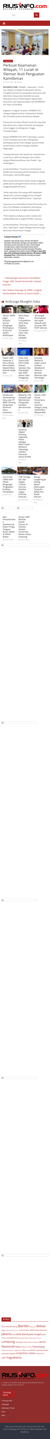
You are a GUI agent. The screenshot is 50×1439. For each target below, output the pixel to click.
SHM (28, 1350)
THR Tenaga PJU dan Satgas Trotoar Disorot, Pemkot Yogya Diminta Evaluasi (24, 487)
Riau (24, 1350)
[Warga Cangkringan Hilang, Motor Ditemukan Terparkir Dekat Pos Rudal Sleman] (40, 468)
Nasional (8, 1346)
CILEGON (12, 1330)
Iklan (27, 1330)
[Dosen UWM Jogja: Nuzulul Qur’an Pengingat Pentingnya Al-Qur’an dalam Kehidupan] (9, 306)
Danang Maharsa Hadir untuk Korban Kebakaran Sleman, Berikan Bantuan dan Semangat (40, 368)
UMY (4, 1357)
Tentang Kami (7, 1401)
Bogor (4, 1330)
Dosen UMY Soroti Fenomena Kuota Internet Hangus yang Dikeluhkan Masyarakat (40, 404)
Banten (23, 1326)
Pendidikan (10, 1350)
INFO (32, 1330)
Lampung (8, 1342)
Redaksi (19, 82)
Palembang (38, 1346)
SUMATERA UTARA (25, 1353)
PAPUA (4, 1350)
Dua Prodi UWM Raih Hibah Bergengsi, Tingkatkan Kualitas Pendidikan (8, 484)
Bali (7, 1326)
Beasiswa (33, 1327)
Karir (3, 1412)
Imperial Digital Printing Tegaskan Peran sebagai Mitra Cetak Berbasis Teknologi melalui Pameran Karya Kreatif (24, 443)
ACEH (4, 1326)
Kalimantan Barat (23, 1338)
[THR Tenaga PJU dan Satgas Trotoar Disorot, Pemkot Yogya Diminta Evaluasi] (25, 468)
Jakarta (6, 1334)
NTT (26, 1347)
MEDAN (42, 1342)
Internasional (41, 1330)
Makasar (30, 1342)
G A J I (17, 1330)
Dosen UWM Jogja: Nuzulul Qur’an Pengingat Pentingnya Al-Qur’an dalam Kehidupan (9, 325)
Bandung (14, 1326)
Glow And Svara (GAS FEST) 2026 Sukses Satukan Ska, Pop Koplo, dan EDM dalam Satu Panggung (24, 368)
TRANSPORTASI (40, 1354)
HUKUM (22, 1330)
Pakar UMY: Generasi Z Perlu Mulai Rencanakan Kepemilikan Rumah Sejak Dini (9, 365)
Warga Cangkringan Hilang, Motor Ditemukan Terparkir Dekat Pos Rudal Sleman (40, 487)
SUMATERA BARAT (42, 1350)
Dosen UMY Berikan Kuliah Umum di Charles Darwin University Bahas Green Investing (24, 527)
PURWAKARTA (18, 1350)
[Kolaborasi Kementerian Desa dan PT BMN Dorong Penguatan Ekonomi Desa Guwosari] (9, 386)
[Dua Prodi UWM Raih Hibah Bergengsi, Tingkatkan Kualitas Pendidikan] (9, 468)
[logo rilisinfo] (25, 1372)
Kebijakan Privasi (8, 1408)
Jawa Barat (22, 1334)
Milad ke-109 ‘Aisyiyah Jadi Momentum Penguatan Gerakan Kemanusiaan (24, 402)
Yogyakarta (8, 61)
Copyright (5, 1404)
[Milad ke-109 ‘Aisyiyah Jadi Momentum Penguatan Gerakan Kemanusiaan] (25, 386)
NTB (23, 1347)
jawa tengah (35, 1334)
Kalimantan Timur (35, 1338)
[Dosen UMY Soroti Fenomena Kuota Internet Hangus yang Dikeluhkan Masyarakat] (40, 386)
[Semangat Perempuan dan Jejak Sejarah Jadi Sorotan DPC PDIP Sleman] (40, 306)
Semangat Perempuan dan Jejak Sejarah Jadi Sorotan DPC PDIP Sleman (40, 321)
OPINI (30, 1347)
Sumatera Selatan (8, 1353)
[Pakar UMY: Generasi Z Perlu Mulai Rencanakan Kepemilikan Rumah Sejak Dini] (9, 349)
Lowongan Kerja (21, 1342)
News (18, 1346)
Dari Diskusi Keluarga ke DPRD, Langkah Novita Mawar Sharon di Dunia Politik (22, 292)
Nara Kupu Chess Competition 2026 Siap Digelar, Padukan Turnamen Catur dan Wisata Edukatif (24, 326)
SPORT (32, 1350)
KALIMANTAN (12, 1338)
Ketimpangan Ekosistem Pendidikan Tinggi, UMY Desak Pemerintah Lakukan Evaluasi (22, 281)
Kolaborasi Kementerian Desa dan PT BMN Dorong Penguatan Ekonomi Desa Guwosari (9, 404)
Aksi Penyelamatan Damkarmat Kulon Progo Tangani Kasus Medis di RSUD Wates (9, 527)
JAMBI (13, 1334)
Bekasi (41, 1326)
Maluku (36, 1342)
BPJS (7, 1330)
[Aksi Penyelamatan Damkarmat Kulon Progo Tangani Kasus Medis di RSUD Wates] (9, 508)
